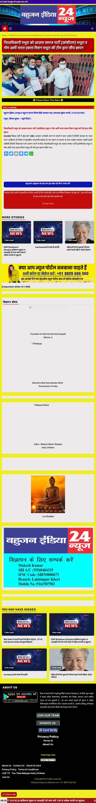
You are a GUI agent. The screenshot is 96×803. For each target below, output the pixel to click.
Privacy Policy (9, 769)
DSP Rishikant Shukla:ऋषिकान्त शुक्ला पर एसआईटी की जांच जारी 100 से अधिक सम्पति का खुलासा (15, 251)
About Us (6, 765)
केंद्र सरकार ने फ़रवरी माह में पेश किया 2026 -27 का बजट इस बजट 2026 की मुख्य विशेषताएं (23, 640)
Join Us (6, 777)
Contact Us (18, 765)
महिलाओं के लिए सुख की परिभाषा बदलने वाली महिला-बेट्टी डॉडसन (78, 248)
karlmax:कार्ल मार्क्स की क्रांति (47, 247)
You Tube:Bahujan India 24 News (28, 773)
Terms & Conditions (28, 769)
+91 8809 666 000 (68, 782)
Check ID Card (33, 765)
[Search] (92, 28)
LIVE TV (6, 773)
